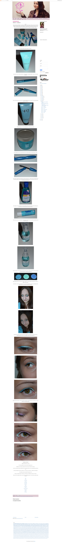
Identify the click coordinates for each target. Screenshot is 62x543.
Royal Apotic (31, 529)
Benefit (17, 524)
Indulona (33, 535)
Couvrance (26, 530)
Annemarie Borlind (37, 533)
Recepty (29, 529)
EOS (48, 524)
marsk (34, 526)
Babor (46, 524)
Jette (37, 535)
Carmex (20, 530)
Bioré (13, 530)
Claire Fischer (23, 530)
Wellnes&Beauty (43, 529)
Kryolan (48, 528)
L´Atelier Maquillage (21, 536)
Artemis (40, 533)
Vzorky (25, 19)
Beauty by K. (26, 491)
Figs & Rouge (18, 526)
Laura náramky (14, 536)
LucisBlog (25, 487)
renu (13, 533)
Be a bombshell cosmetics (46, 533)
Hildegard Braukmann (22, 535)
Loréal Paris (36, 523)
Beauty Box (19, 523)
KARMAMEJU (25, 531)
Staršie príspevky (36, 517)
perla (29, 538)
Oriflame (27, 526)
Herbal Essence (41, 528)
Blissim (29, 528)
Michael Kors (38, 536)
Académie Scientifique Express (24, 533)
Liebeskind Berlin (38, 531)
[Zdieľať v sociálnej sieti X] (18, 495)
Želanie (46, 538)
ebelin (44, 524)
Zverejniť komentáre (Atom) (20, 518)
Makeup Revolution (32, 536)
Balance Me (42, 533)
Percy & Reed (21, 529)
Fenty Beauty (14, 531)
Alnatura (30, 533)
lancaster (27, 538)
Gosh (39, 528)
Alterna (25, 528)
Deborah (36, 530)
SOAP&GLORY (34, 529)
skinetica (38, 538)
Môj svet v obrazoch (14, 19)
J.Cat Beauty (22, 531)
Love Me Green (14, 529)
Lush (18, 536)
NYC (19, 529)
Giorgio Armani (35, 528)
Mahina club (18, 529)
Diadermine (38, 530)
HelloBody (19, 535)
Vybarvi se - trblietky (43, 106)
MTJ (25, 536)
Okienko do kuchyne (19, 19)
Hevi (25, 478)
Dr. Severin (43, 530)
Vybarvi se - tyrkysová (43, 110)
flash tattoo (20, 538)
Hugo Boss (20, 531)
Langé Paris (45, 535)
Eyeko (48, 530)
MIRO (24, 536)
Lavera (23, 526)
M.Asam (23, 536)
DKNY (28, 530)
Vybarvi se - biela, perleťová (44, 109)
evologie (17, 538)
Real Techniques (26, 529)
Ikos (43, 528)
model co (36, 526)
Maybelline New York (27, 523)
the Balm (15, 533)
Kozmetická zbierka (32, 531)
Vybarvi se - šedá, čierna (43, 107)
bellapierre (42, 524)
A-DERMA (21, 533)
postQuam (34, 538)
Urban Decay (37, 524)
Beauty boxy (21, 18)
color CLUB (32, 526)
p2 (16, 524)
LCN (21, 526)
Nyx (25, 526)
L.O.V (42, 535)
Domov (13, 18)
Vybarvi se (32, 496)
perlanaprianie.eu (31, 538)
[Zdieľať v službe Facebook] (19, 495)
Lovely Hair (17, 536)
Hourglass (25, 535)
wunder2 (44, 538)
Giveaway (22, 19)
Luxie (24, 526)
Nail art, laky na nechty (36, 18)
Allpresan (28, 533)
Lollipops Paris (41, 531)
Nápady (24, 524)
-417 (15, 496)
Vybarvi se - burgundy (43, 111)
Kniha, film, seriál (40, 18)
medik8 (28, 538)
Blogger (34, 541)
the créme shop (42, 538)
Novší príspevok (14, 517)
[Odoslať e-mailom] (17, 495)
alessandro (17, 496)
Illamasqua (32, 535)
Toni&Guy (30, 526)
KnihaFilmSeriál (28, 531)
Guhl (18, 531)
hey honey (18, 528)
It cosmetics (36, 535)
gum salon (23, 538)
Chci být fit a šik (25, 483)
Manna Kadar (42, 526)
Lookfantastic (47, 523)
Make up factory (44, 531)
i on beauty (25, 538)
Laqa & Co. (48, 535)
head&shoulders (15, 528)
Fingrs (16, 531)
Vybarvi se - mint (43, 112)
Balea (26, 524)
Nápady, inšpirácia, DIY (45, 18)
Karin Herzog (39, 535)
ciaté (33, 524)
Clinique (38, 526)
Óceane (45, 538)
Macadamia (27, 536)
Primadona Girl (25, 484)
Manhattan (22, 524)
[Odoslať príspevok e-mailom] (16, 495)
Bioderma (28, 528)
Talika (41, 529)
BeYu (26, 528)
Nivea (25, 496)
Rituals (25, 524)
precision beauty (36, 538)
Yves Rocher (46, 529)
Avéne (45, 524)
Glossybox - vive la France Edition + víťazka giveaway (44, 105)
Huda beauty (27, 535)
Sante (36, 529)
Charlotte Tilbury (15, 526)
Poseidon (30, 496)
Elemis (45, 530)
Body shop (16, 530)
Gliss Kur (23, 496)
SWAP (28, 526)
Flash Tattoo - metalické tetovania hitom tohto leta (44, 103)
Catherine (33, 528)
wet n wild (17, 533)
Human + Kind (29, 535)
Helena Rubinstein (16, 535)
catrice (39, 523)
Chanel (21, 530)
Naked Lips (40, 536)
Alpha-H (31, 533)
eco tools (16, 538)
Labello (35, 531)
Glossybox (23, 523)
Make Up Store (29, 536)
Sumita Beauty (38, 529)
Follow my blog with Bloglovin (43, 83)
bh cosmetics (21, 496)
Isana (34, 535)
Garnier (41, 523)
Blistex (31, 528)
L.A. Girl (41, 535)
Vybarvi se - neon (43, 108)
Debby (34, 530)
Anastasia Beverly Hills (34, 533)
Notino (35, 524)
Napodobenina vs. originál (44, 536)
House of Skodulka (25, 480)
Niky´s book (25, 481)
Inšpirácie (20, 524)
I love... (20, 526)
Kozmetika (18, 18)
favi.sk (18, 538)
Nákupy (28, 18)
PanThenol (28, 496)
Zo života (40, 524)
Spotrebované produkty (31, 18)
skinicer (40, 538)
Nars (46, 526)
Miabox (36, 536)
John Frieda (40, 526)
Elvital (46, 530)
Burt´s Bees (18, 530)
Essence (32, 523)
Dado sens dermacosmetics (31, 530)
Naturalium (47, 536)
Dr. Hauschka (41, 530)
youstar (19, 533)
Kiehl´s (45, 528)
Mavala (35, 536)
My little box (14, 524)
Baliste (43, 533)
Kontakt (15, 18)
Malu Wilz (47, 531)
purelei (19, 528)
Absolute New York (22, 528)
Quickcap (24, 529)
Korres (46, 528)
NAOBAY (45, 526)
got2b (21, 538)
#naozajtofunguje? (24, 18)
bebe (19, 496)
